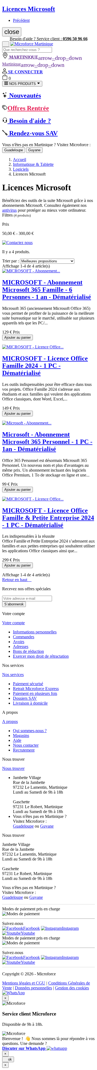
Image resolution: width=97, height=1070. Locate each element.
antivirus (9, 210)
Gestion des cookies (72, 988)
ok (8, 1059)
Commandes (23, 637)
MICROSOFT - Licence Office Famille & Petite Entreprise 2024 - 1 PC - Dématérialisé (48, 518)
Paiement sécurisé (28, 683)
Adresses (20, 646)
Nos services (13, 674)
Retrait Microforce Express (36, 688)
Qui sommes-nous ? (30, 730)
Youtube (28, 933)
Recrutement (23, 750)
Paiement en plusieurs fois (35, 693)
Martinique (33, 64)
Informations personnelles (35, 632)
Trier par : (10, 261)
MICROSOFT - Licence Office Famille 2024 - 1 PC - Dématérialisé (45, 365)
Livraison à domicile (30, 703)
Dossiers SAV (25, 698)
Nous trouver (13, 768)
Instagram (70, 928)
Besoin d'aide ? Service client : (49, 38)
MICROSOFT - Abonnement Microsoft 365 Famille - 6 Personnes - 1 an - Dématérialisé (46, 289)
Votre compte (13, 622)
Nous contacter (26, 745)
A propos (10, 721)
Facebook (31, 928)
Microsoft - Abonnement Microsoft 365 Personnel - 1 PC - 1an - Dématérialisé (47, 441)
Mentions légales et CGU (23, 983)
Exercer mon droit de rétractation (41, 656)
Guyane (34, 150)
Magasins (21, 735)
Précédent (21, 20)
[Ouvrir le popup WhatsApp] (13, 992)
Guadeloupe (13, 150)
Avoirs (18, 641)
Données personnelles (33, 988)
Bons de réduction (28, 651)
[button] (34, 1048)
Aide (17, 740)
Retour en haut (17, 579)
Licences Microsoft (28, 8)
